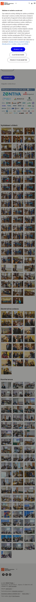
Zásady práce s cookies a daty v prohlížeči (15, 44)
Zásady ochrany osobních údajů (19, 42)
